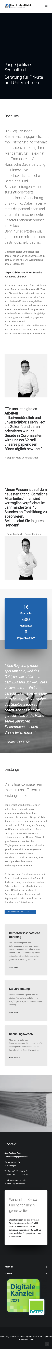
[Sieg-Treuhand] (18, 6)
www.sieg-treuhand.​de (16, 1184)
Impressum (48, 1336)
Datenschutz (23, 1339)
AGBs (32, 1339)
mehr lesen (13, 1012)
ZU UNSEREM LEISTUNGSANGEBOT (20, 912)
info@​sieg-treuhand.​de (16, 1180)
